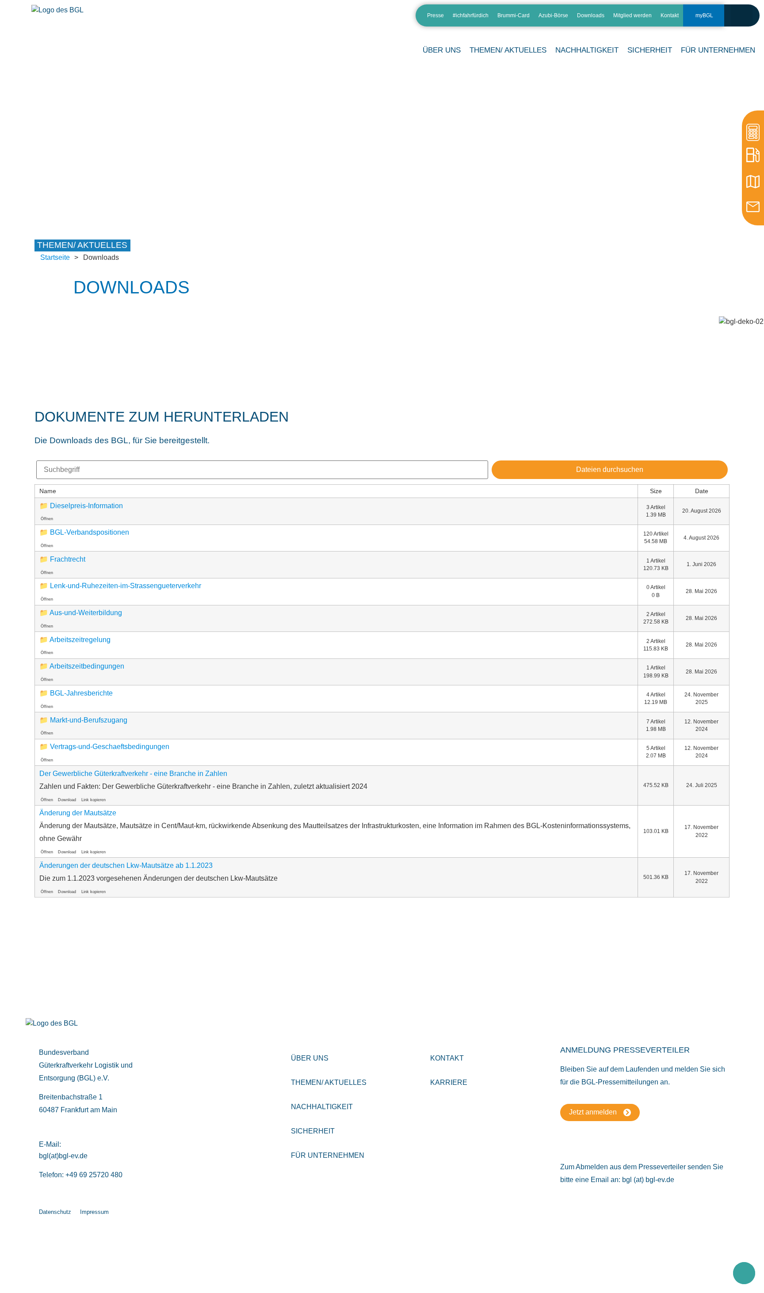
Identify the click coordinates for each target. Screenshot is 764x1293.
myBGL (704, 15)
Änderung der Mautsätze (77, 813)
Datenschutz (55, 1212)
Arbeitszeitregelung (80, 639)
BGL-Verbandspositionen (89, 532)
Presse (435, 15)
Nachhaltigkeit (322, 1106)
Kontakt (670, 15)
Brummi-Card (513, 15)
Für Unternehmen (327, 1155)
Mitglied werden (632, 15)
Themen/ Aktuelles (508, 50)
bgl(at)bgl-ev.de (63, 1156)
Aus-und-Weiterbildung (86, 612)
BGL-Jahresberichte (81, 693)
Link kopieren (93, 800)
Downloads (590, 15)
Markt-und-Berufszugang (88, 720)
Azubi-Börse (553, 15)
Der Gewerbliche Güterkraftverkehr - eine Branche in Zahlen (133, 773)
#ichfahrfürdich (471, 15)
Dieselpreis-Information (86, 506)
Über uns (310, 1058)
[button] (742, 15)
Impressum (94, 1212)
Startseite (55, 257)
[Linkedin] (348, 19)
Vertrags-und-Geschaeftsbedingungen (109, 746)
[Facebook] (379, 19)
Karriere (448, 1082)
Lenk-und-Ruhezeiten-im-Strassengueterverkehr (125, 585)
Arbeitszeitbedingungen (87, 666)
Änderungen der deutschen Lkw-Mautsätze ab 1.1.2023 (126, 865)
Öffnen (47, 519)
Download (67, 800)
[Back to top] (744, 1273)
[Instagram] (363, 19)
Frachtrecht (67, 559)
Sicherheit (313, 1131)
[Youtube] (394, 19)
